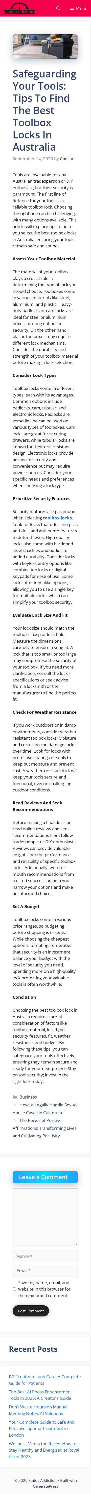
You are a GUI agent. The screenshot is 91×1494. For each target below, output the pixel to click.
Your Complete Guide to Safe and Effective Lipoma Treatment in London (41, 1428)
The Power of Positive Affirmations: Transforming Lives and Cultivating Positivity (45, 1128)
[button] (58, 8)
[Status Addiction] (19, 8)
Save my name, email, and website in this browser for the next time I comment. (44, 1289)
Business (28, 1097)
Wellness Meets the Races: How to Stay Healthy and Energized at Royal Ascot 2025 (44, 1450)
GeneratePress (45, 1486)
